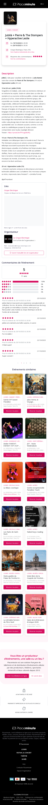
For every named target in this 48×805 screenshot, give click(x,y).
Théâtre (24, 756)
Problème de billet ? (20, 799)
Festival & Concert (24, 753)
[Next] (30, 363)
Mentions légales (9, 797)
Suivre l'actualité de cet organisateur (25, 253)
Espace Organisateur (24, 771)
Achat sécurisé (7, 799)
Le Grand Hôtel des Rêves (34, 406)
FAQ (24, 764)
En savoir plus (37, 676)
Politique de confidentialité (34, 797)
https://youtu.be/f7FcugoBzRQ (19, 132)
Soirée (24, 759)
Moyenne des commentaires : (21, 58)
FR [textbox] (41, 4)
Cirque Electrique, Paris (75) (22, 51)
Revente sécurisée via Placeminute (24, 801)
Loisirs (24, 749)
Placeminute (25, 744)
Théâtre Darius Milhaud (10, 494)
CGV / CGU (19, 797)
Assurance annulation (36, 799)
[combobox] (42, 4)
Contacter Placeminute (24, 768)
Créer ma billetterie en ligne (17, 676)
